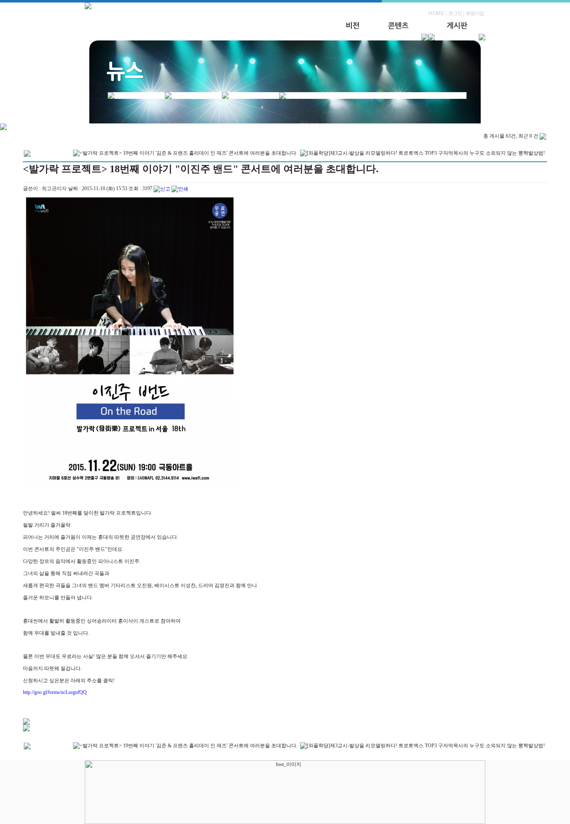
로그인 (455, 13)
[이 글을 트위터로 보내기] (26, 723)
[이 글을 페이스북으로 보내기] (26, 730)
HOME (436, 13)
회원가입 (475, 13)
